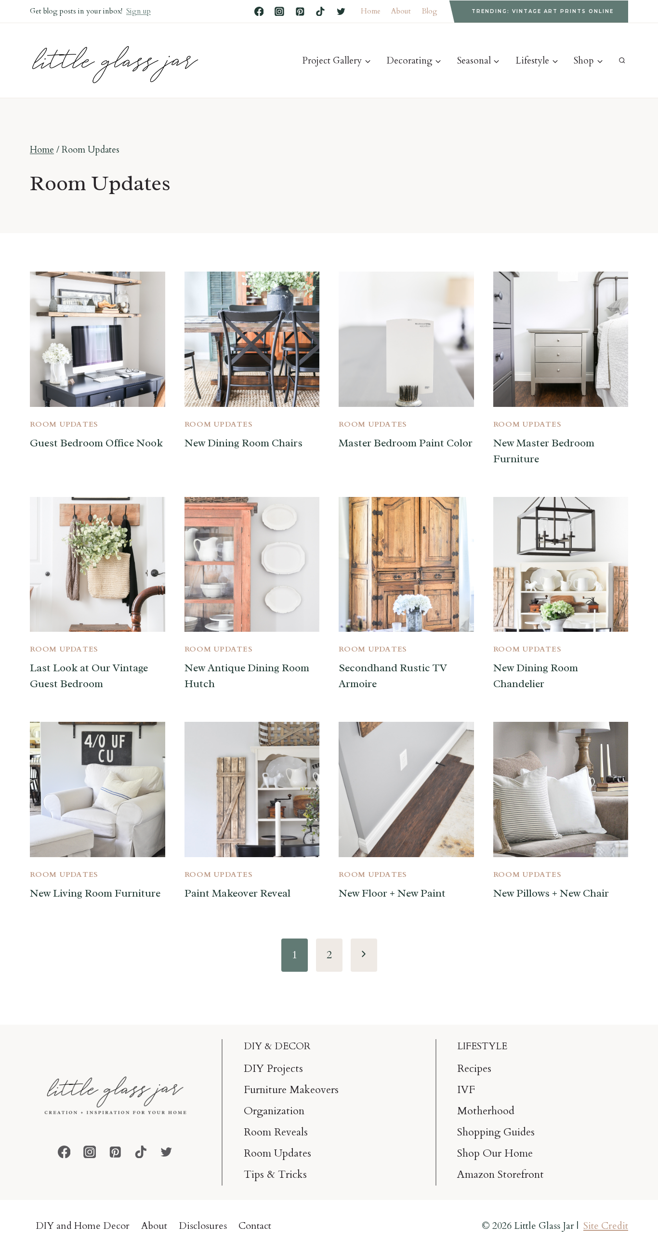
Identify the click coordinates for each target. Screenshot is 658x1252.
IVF (466, 1089)
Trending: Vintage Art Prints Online (543, 11)
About (401, 11)
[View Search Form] (622, 60)
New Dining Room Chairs (243, 443)
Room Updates (64, 424)
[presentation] (97, 339)
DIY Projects (273, 1068)
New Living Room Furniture (95, 893)
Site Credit (605, 1225)
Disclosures (203, 1225)
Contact (254, 1225)
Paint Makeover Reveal (237, 893)
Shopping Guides (496, 1132)
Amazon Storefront (500, 1174)
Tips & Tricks (275, 1174)
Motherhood (485, 1111)
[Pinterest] (300, 11)
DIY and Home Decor (83, 1225)
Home (371, 11)
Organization (274, 1111)
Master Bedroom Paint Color (406, 443)
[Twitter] (341, 11)
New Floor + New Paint (392, 893)
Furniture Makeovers (291, 1089)
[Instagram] (279, 11)
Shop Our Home (495, 1153)
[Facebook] (259, 11)
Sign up (138, 11)
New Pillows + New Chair (551, 893)
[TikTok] (320, 11)
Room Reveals (276, 1132)
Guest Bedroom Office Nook (96, 443)
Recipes (474, 1068)
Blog (429, 11)
